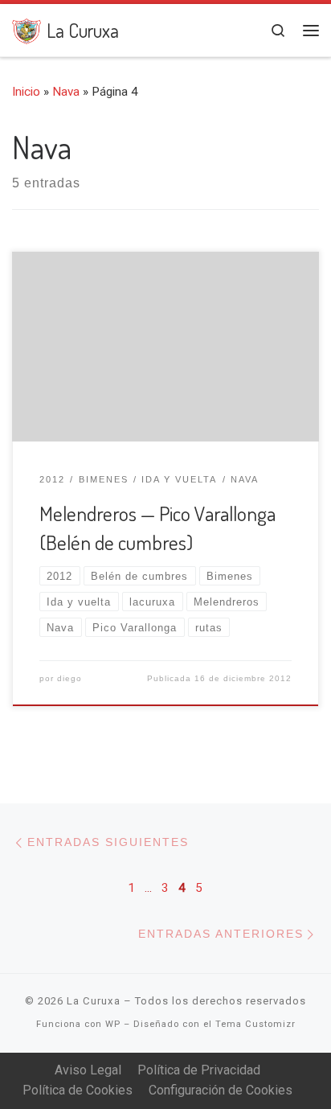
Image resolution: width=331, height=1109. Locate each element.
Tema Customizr (255, 1024)
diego (69, 678)
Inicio (26, 91)
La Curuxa (94, 1001)
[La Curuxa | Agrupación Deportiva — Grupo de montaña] (26, 28)
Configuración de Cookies (220, 1090)
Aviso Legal (88, 1070)
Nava (66, 91)
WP (113, 1024)
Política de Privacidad (198, 1070)
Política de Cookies (77, 1090)
